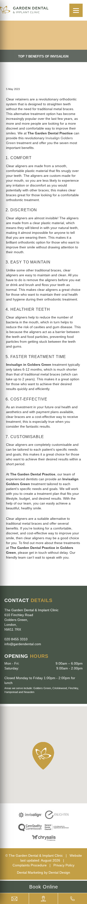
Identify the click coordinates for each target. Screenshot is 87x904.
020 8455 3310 (16, 639)
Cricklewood (59, 688)
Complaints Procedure (30, 865)
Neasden (29, 692)
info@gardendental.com (22, 644)
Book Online (43, 886)
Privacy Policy (63, 865)
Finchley (73, 688)
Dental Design (59, 872)
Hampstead (11, 692)
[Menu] (76, 10)
